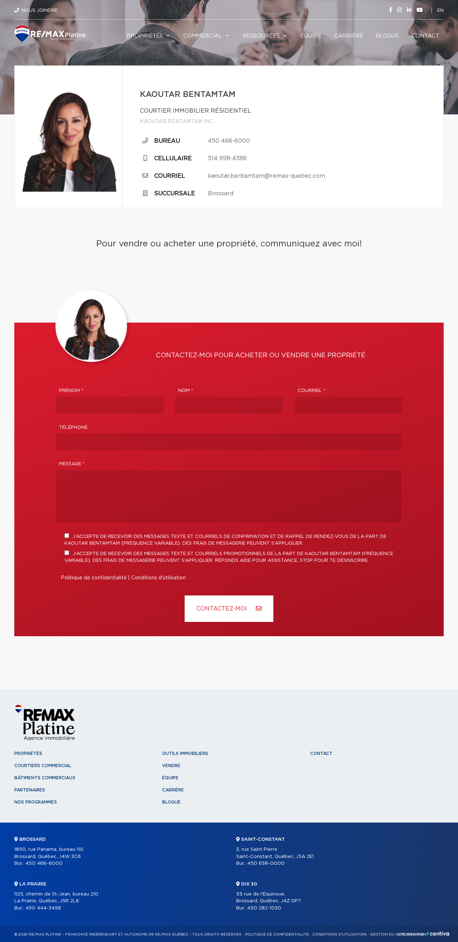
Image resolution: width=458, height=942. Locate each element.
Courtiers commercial (42, 766)
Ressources (261, 36)
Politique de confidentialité (94, 577)
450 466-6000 (229, 141)
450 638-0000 (265, 863)
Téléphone (73, 427)
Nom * (185, 390)
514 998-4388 (227, 158)
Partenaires (29, 790)
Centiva (438, 933)
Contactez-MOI (222, 609)
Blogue (387, 36)
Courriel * (312, 390)
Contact (425, 36)
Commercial (202, 36)
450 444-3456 (43, 908)
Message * (72, 464)
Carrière (348, 36)
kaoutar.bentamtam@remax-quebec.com (266, 176)
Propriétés (145, 36)
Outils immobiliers (185, 753)
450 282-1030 (264, 908)
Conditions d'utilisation (158, 577)
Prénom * (71, 390)
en (440, 10)
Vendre (171, 766)
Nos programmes (35, 802)
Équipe (311, 36)
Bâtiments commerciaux (44, 778)
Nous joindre (39, 10)
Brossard (220, 193)
